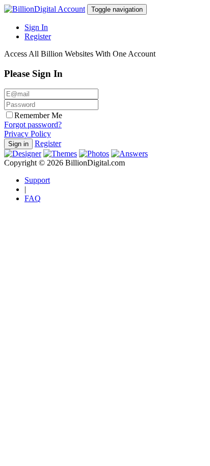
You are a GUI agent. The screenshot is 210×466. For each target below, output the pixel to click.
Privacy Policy (27, 133)
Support (37, 180)
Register (37, 36)
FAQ (32, 198)
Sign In (36, 27)
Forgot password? (33, 124)
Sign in (18, 144)
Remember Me (38, 115)
